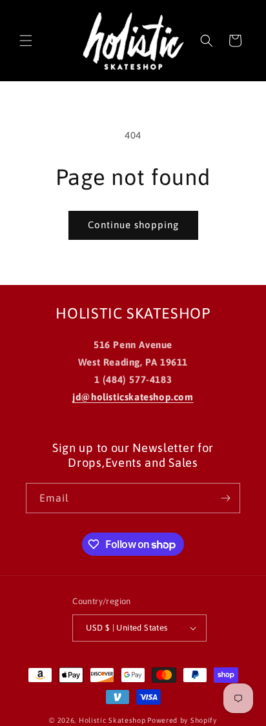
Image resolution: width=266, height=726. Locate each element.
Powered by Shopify (182, 720)
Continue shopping (133, 224)
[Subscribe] (225, 498)
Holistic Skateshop (112, 720)
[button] (26, 40)
